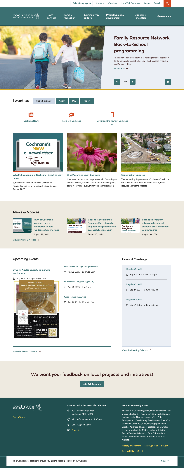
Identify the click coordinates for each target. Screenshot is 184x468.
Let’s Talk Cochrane (92, 384)
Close (163, 461)
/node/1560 (127, 134)
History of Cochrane (131, 445)
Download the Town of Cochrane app (112, 122)
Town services (51, 16)
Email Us (76, 430)
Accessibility (128, 451)
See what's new (44, 101)
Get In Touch (19, 417)
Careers (100, 3)
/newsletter (18, 134)
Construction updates (133, 174)
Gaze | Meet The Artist (75, 297)
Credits (140, 451)
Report (87, 101)
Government (164, 16)
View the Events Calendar (25, 351)
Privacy (164, 445)
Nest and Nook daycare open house (81, 266)
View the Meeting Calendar (135, 350)
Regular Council (134, 269)
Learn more (119, 68)
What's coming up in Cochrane (83, 174)
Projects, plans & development (115, 16)
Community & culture (91, 16)
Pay (74, 101)
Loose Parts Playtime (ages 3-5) (79, 281)
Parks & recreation (69, 16)
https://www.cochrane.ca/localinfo (83, 134)
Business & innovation (141, 16)
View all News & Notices (24, 240)
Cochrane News (31, 121)
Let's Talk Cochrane (130, 3)
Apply (62, 101)
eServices (112, 3)
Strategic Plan (151, 445)
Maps (147, 3)
